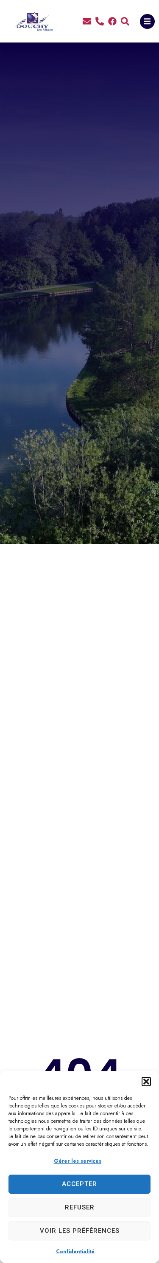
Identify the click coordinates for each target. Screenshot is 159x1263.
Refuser (80, 1207)
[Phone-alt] (99, 21)
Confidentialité (75, 1251)
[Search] (125, 21)
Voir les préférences (80, 1231)
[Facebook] (112, 21)
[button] (146, 1081)
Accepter (79, 1184)
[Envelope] (87, 21)
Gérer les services (77, 1161)
